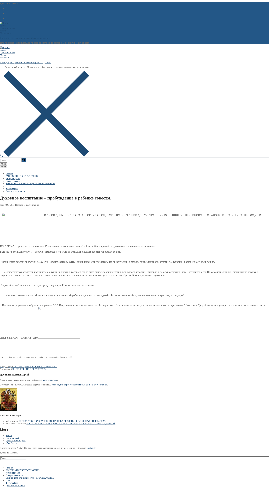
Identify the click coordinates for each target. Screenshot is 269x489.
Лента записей (12, 438)
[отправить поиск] (23, 160)
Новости (19, 205)
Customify (91, 448)
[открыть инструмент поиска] (44, 156)
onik (2, 205)
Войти (9, 435)
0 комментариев (31, 205)
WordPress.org (12, 443)
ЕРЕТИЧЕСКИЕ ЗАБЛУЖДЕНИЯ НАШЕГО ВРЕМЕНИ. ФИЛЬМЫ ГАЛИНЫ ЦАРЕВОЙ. (63, 421)
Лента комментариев (15, 440)
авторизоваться (50, 380)
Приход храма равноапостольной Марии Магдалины (25, 38)
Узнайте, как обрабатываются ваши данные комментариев (79, 385)
